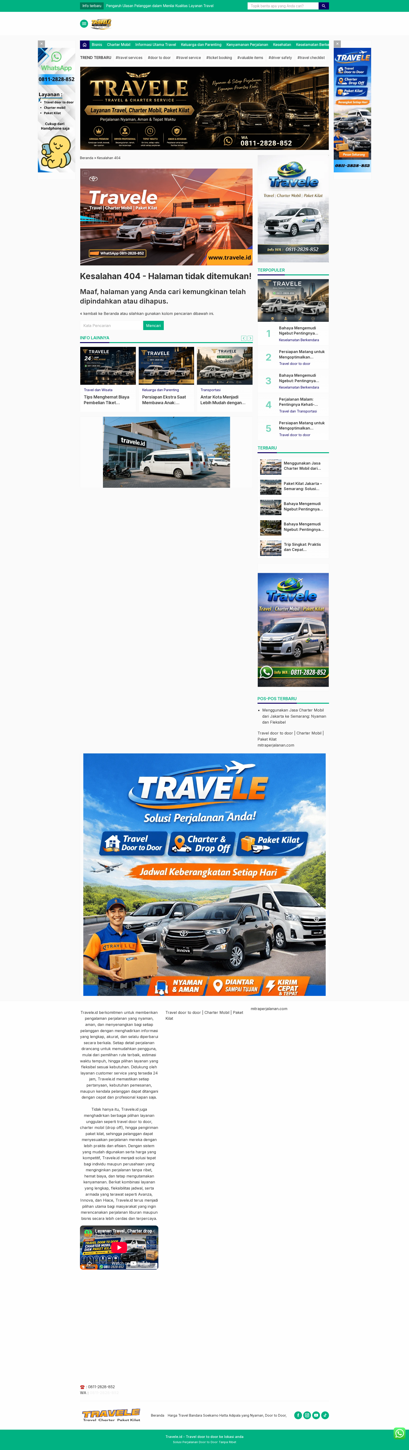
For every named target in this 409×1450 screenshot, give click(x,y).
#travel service (188, 57)
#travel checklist (311, 57)
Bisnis (97, 44)
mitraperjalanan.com (276, 745)
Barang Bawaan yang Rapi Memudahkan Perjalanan (221, 402)
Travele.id (89, 1012)
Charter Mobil (118, 44)
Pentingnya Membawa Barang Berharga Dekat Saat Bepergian (107, 402)
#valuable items (250, 57)
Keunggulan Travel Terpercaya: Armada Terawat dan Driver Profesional (164, 6)
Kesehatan (282, 44)
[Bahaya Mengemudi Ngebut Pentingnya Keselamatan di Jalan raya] (293, 300)
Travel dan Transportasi (298, 411)
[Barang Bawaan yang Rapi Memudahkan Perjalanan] (225, 366)
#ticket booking (219, 57)
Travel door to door (99, 390)
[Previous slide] (243, 338)
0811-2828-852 (101, 1386)
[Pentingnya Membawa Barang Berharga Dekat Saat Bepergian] (108, 366)
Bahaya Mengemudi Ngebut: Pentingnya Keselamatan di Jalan (299, 380)
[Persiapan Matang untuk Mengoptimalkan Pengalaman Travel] (166, 366)
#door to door (159, 57)
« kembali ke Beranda (99, 313)
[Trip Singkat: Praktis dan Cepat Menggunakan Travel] (270, 548)
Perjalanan (208, 390)
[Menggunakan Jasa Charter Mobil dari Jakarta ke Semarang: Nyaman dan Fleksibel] (270, 467)
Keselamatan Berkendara (317, 44)
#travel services (129, 57)
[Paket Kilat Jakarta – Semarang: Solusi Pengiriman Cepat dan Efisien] (270, 487)
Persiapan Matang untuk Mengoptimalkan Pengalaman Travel (166, 402)
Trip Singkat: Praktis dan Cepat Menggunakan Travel (303, 549)
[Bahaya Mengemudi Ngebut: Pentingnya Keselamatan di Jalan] (270, 528)
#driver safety (280, 57)
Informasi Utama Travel (155, 44)
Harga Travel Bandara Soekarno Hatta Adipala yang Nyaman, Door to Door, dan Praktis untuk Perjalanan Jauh (254, 1415)
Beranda (157, 1415)
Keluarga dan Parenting (201, 44)
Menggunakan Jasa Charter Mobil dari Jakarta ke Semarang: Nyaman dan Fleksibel (294, 716)
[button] (324, 5)
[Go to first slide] (250, 338)
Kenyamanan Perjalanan (247, 44)
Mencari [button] (153, 325)
